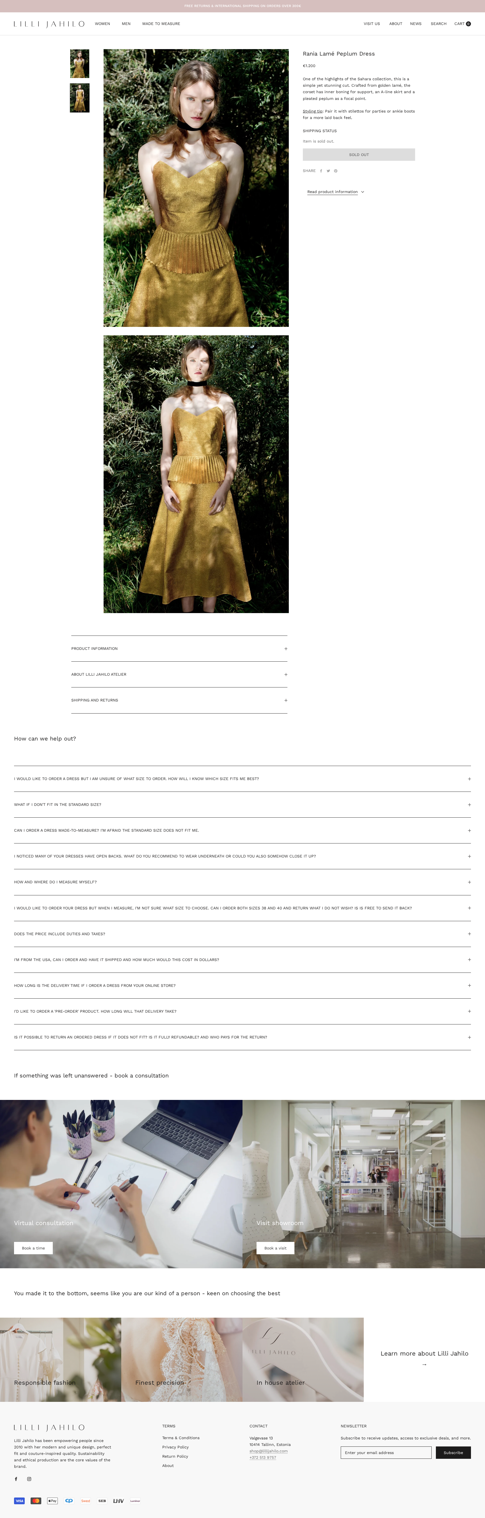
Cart (462, 23)
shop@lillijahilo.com (269, 1451)
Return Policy (175, 1456)
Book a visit (275, 1248)
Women (102, 24)
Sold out (359, 155)
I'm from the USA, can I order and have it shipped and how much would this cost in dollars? (116, 959)
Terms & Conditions (181, 1438)
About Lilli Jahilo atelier (98, 674)
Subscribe (453, 1452)
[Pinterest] (335, 171)
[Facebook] (321, 171)
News (416, 23)
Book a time (33, 1248)
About (395, 23)
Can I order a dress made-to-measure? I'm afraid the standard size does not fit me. (106, 830)
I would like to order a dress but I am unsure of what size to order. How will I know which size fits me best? (136, 778)
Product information (94, 648)
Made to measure (161, 24)
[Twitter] (328, 171)
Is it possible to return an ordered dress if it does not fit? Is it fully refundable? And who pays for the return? (140, 1037)
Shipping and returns (94, 700)
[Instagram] (29, 1478)
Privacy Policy (175, 1447)
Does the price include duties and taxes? (59, 934)
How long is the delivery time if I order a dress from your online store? (95, 985)
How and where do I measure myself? (55, 882)
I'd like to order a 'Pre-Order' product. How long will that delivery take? (95, 1011)
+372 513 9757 (263, 1457)
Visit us (372, 23)
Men (126, 24)
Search (439, 23)
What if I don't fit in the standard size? (57, 804)
